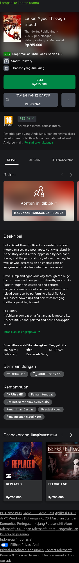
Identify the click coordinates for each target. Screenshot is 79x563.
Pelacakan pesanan (14, 534)
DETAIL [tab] (11, 160)
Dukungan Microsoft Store (35, 528)
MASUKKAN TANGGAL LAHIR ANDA (38, 213)
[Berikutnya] (71, 175)
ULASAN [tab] (34, 160)
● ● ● (68, 99)
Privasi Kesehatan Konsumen (22, 549)
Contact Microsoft (58, 549)
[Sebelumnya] (62, 175)
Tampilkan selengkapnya (20, 332)
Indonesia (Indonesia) (16, 539)
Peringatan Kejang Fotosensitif (40, 523)
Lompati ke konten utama (19, 2)
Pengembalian (67, 528)
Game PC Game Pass (38, 512)
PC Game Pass (11, 512)
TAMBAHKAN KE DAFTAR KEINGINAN (33, 99)
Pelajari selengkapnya (38, 142)
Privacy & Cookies (14, 555)
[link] (23, 471)
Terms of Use (38, 555)
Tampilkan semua (44, 434)
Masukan (57, 518)
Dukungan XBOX (37, 518)
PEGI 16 (25, 118)
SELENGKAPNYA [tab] (62, 160)
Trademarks (57, 555)
